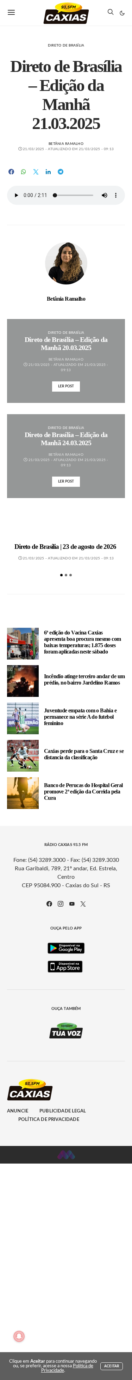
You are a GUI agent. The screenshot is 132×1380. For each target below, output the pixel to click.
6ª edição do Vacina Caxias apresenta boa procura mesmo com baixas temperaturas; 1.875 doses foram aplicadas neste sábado (82, 642)
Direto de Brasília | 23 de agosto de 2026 (66, 546)
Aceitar (111, 1366)
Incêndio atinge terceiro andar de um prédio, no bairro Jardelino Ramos (84, 679)
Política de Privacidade (48, 1119)
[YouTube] (72, 904)
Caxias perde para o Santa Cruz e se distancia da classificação (84, 754)
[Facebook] (49, 904)
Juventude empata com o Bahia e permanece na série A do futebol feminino (80, 716)
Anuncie (17, 1111)
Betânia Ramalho (66, 144)
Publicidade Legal (62, 1111)
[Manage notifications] (19, 1336)
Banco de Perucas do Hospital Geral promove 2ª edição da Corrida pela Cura (83, 791)
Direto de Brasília (66, 45)
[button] (122, 13)
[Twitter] (83, 904)
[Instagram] (60, 904)
